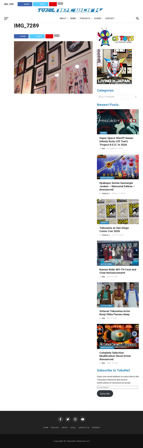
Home (45, 428)
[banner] (114, 83)
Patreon (96, 428)
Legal (73, 428)
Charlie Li (106, 193)
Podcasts (85, 18)
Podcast (55, 428)
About (63, 18)
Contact (110, 18)
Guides (97, 18)
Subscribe (105, 393)
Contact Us (83, 428)
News (73, 18)
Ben (103, 149)
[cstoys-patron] (117, 47)
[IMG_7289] (53, 92)
